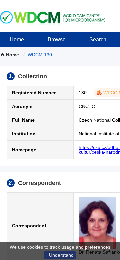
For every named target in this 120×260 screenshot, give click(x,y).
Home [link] (12, 54)
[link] (40, 54)
